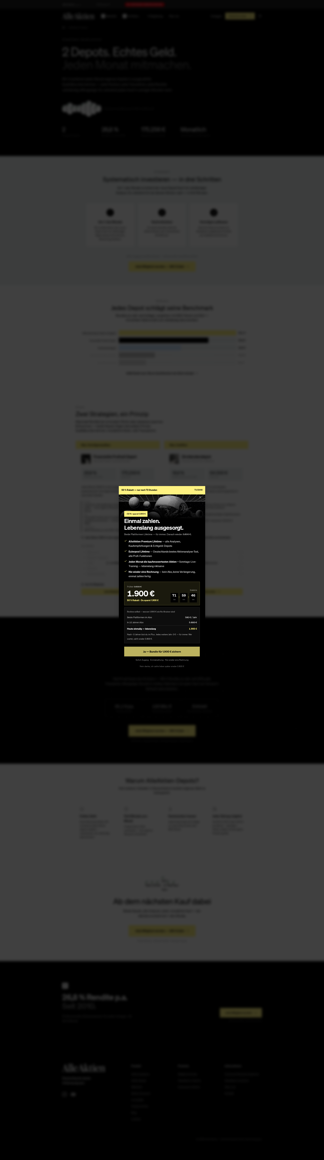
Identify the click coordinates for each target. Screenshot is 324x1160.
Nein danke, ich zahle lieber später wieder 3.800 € (162, 666)
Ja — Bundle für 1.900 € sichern (162, 651)
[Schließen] (200, 497)
